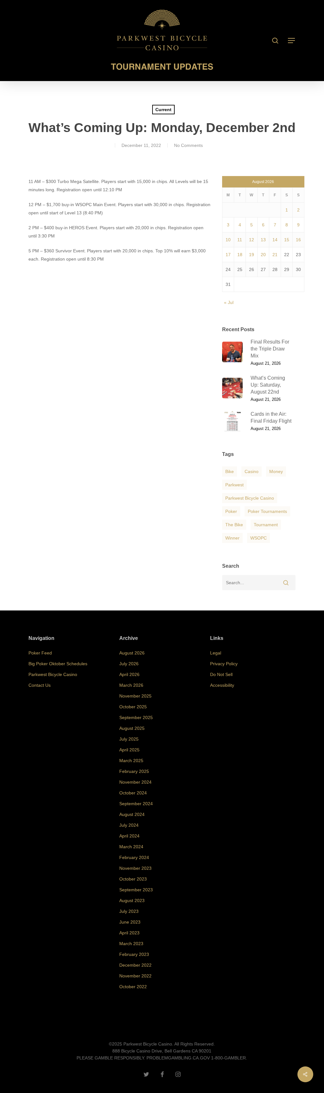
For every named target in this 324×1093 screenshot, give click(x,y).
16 (298, 239)
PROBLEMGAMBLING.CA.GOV (178, 1057)
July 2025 (129, 739)
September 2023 (136, 889)
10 (228, 239)
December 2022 (135, 965)
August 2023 (132, 900)
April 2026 (129, 674)
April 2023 (129, 932)
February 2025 (134, 771)
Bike (229, 471)
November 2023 (135, 868)
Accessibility (222, 685)
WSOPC (258, 537)
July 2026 (129, 663)
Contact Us (39, 685)
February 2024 (134, 857)
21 (274, 254)
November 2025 (135, 695)
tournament (266, 524)
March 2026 (131, 685)
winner (232, 537)
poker (231, 511)
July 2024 (129, 825)
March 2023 (131, 943)
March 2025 (131, 760)
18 (239, 254)
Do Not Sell (221, 674)
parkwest (234, 484)
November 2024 (135, 782)
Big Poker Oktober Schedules (57, 663)
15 (286, 239)
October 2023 (133, 878)
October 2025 (133, 706)
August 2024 (132, 814)
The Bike (234, 524)
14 (274, 239)
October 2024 (133, 792)
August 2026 (132, 652)
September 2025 (136, 717)
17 (228, 254)
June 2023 (129, 922)
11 (239, 239)
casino (252, 471)
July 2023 (129, 911)
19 (251, 254)
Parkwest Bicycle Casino (249, 498)
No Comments (188, 145)
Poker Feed (40, 652)
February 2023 (134, 954)
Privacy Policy (224, 663)
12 (251, 239)
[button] (292, 40)
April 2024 (129, 835)
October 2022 (133, 986)
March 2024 (131, 846)
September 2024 (136, 803)
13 (263, 239)
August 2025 (132, 728)
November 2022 (135, 975)
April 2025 (129, 749)
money (276, 471)
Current (163, 109)
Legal (215, 652)
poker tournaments (267, 511)
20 (263, 254)
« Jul (229, 302)
